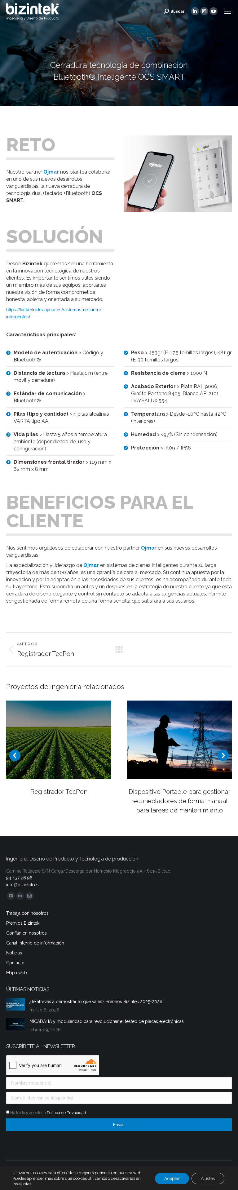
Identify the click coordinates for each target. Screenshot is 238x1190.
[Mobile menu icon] (228, 11)
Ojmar (51, 172)
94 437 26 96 (19, 877)
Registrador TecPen (58, 791)
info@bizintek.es (22, 884)
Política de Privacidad (66, 1112)
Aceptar (172, 1178)
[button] (14, 755)
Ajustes (208, 1178)
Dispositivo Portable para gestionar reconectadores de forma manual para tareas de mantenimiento (179, 801)
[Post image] (58, 740)
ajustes (25, 1184)
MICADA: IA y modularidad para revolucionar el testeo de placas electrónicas (106, 1021)
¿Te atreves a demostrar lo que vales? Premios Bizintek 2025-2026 (95, 1001)
